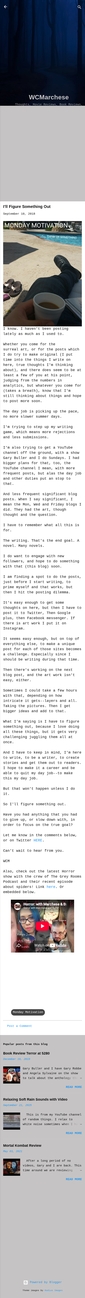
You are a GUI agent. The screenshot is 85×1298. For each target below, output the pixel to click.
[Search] (79, 8)
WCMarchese (49, 97)
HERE (38, 840)
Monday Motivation (28, 1012)
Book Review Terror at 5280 (26, 1053)
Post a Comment (19, 1026)
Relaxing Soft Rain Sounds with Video (35, 1099)
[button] (79, 208)
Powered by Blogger (45, 1282)
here (51, 887)
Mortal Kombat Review (22, 1146)
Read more (74, 1087)
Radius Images (54, 1290)
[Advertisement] (42, 47)
